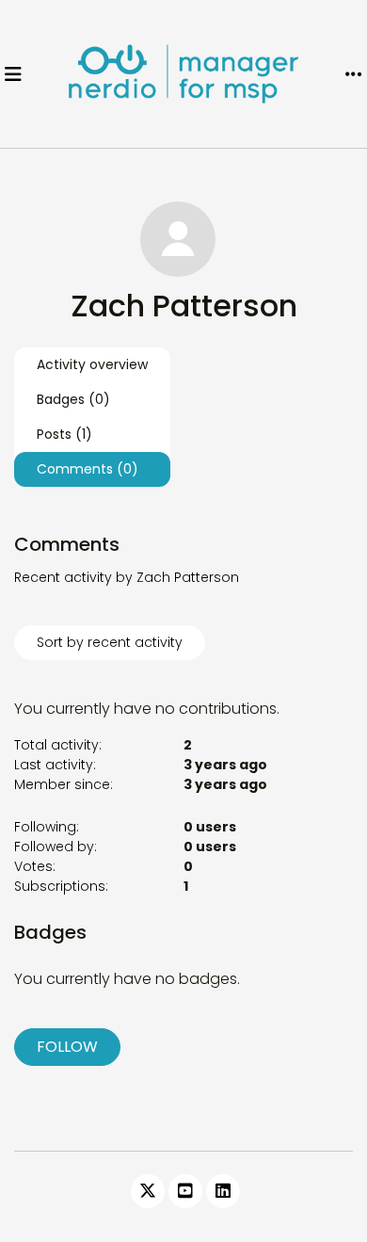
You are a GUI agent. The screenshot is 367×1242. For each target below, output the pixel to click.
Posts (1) (64, 434)
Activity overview (92, 364)
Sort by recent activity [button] (110, 642)
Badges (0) (73, 399)
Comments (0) (87, 469)
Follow (67, 1046)
